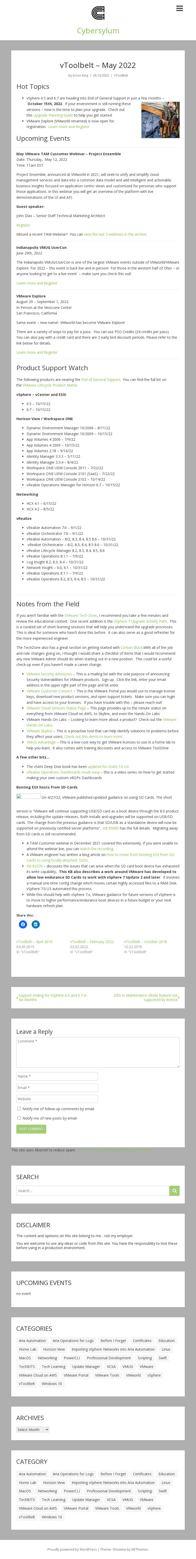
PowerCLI (72, 1357)
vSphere (154, 1375)
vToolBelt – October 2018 (145, 941)
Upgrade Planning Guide (53, 115)
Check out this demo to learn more (93, 736)
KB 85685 (111, 828)
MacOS (25, 1357)
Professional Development (109, 1357)
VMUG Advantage (41, 742)
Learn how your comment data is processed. (114, 1150)
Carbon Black (132, 647)
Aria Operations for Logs (73, 1340)
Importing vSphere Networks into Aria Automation (113, 1349)
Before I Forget (113, 1340)
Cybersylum (98, 30)
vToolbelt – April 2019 (34, 941)
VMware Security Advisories (49, 673)
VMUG (127, 1366)
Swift (163, 1357)
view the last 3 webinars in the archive (115, 234)
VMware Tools (107, 1375)
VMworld (133, 1375)
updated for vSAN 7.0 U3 (108, 766)
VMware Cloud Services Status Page (56, 708)
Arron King (80, 75)
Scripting (145, 1357)
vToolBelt (121, 75)
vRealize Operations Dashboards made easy (63, 772)
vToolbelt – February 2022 (92, 941)
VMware (146, 1366)
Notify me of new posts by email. (49, 1118)
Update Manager (86, 1366)
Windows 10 (52, 1383)
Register (82, 126)
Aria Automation (32, 1340)
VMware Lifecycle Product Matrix (50, 385)
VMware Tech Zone (81, 615)
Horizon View (54, 1349)
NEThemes (139, 1549)
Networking (47, 1357)
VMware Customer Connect (49, 691)
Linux (166, 1349)
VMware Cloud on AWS (38, 1375)
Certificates (142, 1340)
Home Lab (27, 1349)
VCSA (111, 1366)
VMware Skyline (39, 730)
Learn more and (61, 126)
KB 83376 (35, 866)
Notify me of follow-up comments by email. (58, 1108)
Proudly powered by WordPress (72, 1549)
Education (166, 1340)
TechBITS (27, 1366)
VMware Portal (76, 1375)
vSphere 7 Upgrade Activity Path (140, 621)
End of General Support (100, 379)
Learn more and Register (36, 352)
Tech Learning (53, 1366)
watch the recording (96, 848)
